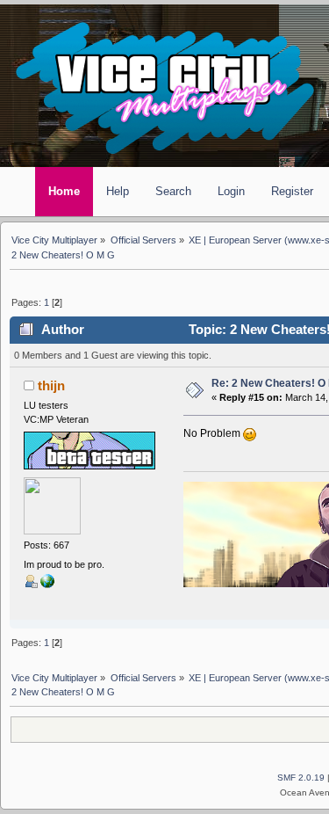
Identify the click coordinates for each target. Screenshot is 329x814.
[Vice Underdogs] (47, 584)
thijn (51, 386)
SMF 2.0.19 (301, 777)
